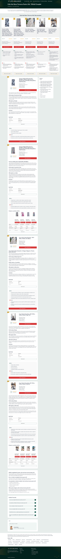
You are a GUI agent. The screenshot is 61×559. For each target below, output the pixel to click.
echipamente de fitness (10, 544)
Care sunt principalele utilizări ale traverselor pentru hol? (17, 499)
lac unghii (42, 541)
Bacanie (31, 1)
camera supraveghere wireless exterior (30, 542)
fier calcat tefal (28, 541)
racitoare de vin (23, 541)
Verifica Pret (16, 222)
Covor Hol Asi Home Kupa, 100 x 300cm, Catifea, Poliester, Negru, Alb (45, 90)
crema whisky (20, 544)
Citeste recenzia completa (7, 73)
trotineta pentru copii (18, 539)
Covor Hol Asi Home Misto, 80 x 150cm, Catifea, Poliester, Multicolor (45, 92)
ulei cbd (13, 539)
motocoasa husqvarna (38, 542)
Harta (20, 551)
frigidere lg (16, 544)
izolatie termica (38, 539)
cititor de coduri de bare (29, 539)
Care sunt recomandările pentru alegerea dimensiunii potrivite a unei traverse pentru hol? (21, 515)
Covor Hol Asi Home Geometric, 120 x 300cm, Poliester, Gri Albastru (46, 87)
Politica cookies (22, 550)
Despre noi (21, 549)
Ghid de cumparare (42, 95)
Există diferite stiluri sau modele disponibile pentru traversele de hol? (19, 512)
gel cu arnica (23, 539)
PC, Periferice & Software (43, 1)
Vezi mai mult (22, 231)
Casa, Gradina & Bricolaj (36, 1)
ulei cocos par (9, 541)
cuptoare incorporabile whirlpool (16, 541)
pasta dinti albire (10, 542)
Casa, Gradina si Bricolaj (35, 551)
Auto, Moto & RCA (26, 1)
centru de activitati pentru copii (44, 539)
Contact (21, 552)
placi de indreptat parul (16, 542)
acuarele (34, 539)
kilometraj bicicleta (22, 542)
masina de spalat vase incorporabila (35, 541)
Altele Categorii (50, 1)
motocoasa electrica (46, 541)
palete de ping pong (44, 542)
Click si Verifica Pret (27, 90)
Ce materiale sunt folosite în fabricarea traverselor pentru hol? (18, 502)
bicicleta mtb (9, 539)
